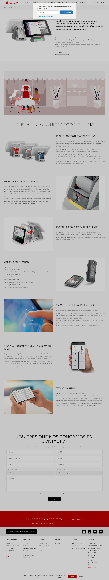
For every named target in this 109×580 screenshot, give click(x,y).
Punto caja (10, 7)
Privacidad (66, 494)
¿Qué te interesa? (60, 469)
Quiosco (25, 545)
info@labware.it (92, 567)
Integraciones (26, 557)
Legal (40, 550)
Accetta (72, 576)
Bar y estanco (10, 550)
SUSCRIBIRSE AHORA (77, 519)
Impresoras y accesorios (29, 555)
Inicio (5, 7)
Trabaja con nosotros (44, 545)
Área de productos (76, 545)
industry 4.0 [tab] (84, 65)
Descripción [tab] (24, 65)
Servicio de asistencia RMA (79, 548)
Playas (8, 553)
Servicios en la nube (77, 543)
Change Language (66, 12)
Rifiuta (81, 576)
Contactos (41, 548)
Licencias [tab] (54, 65)
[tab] (24, 65)
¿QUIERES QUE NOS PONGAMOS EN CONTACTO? (22, 531)
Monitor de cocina (27, 553)
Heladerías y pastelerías (12, 545)
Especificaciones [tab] (40, 65)
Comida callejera (10, 548)
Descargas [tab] (69, 65)
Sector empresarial (11, 469)
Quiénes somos (43, 543)
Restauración (9, 543)
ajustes (59, 577)
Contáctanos (62, 52)
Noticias (57, 543)
